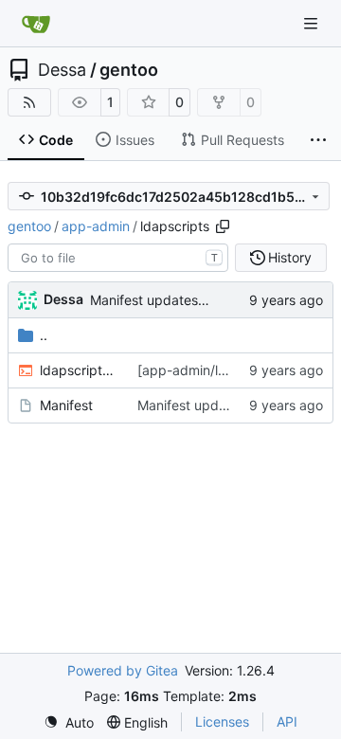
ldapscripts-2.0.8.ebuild (79, 370)
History (290, 257)
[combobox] (118, 257)
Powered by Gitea (122, 670)
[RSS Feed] (29, 102)
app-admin (96, 226)
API (287, 721)
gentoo (128, 70)
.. (43, 335)
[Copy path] (222, 226)
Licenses (222, 721)
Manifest (66, 405)
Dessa (62, 70)
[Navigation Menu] (313, 23)
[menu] (69, 722)
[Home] (36, 24)
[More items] (318, 140)
